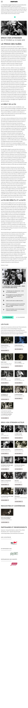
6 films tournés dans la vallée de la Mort (14, 300)
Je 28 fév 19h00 (5, 522)
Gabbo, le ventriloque (6, 480)
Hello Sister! (3, 362)
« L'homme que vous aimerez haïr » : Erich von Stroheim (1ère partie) (13, 286)
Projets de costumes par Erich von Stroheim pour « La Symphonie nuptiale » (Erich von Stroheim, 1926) (15, 305)
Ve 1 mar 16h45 (18, 453)
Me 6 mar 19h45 (5, 350)
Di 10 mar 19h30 (19, 501)
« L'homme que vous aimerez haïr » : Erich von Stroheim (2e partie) (15, 291)
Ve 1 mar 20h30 (5, 418)
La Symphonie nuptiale (6, 414)
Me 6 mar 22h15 (5, 367)
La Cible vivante (18, 434)
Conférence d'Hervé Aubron (11, 310)
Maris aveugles (18, 362)
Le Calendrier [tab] (20, 317)
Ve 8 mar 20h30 (18, 398)
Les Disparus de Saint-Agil (7, 465)
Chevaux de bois (4, 345)
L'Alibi (2, 434)
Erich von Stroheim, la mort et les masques (15, 309)
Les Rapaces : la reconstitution (4, 395)
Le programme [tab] (7, 317)
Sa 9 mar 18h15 (5, 484)
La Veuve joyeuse (18, 394)
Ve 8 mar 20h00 (5, 500)
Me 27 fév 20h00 (19, 349)
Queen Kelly (3, 379)
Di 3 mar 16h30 (18, 484)
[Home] (14, 1)
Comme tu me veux (5, 449)
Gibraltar (17, 480)
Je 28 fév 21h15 (19, 366)
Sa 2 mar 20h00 (18, 382)
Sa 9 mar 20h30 (5, 437)
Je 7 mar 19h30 (5, 469)
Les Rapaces (17, 379)
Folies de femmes (19, 345)
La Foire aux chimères (20, 465)
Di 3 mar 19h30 (4, 382)
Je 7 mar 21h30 (18, 469)
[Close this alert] (15, 17)
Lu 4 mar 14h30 (4, 453)
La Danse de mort (19, 449)
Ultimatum (17, 496)
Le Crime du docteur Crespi (7, 496)
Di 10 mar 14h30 (5, 399)
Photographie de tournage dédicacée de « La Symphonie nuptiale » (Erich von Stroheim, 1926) (15, 296)
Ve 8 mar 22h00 (18, 437)
